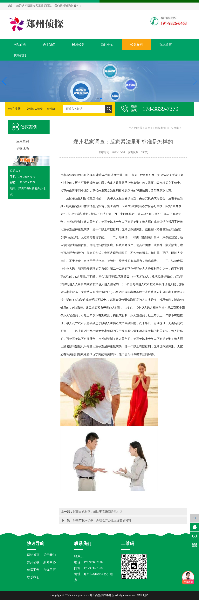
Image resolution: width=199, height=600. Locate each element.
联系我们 (20, 55)
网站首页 (20, 44)
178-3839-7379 (93, 568)
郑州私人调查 (34, 108)
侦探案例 (136, 44)
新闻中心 (107, 44)
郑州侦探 (78, 44)
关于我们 (49, 44)
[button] (98, 98)
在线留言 (165, 44)
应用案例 (176, 128)
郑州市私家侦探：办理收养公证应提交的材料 (102, 520)
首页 (147, 128)
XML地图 (142, 595)
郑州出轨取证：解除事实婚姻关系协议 (97, 511)
